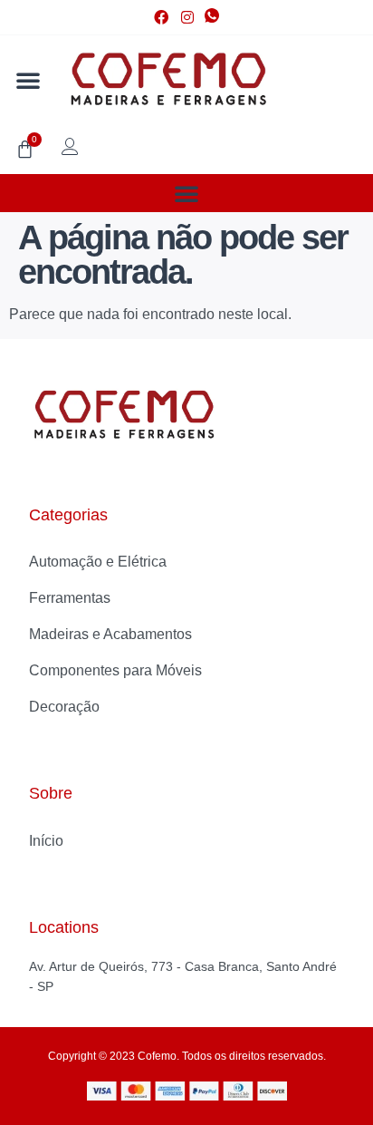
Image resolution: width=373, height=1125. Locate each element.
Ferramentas (69, 598)
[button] (28, 80)
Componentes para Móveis (115, 670)
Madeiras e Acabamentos (110, 634)
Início (46, 841)
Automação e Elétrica (98, 561)
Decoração (64, 706)
